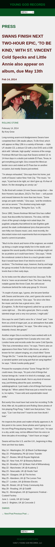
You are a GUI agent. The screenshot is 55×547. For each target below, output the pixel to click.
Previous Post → (21, 514)
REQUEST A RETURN (27, 539)
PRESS (9, 26)
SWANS (5, 508)
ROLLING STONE (10, 123)
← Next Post (7, 514)
